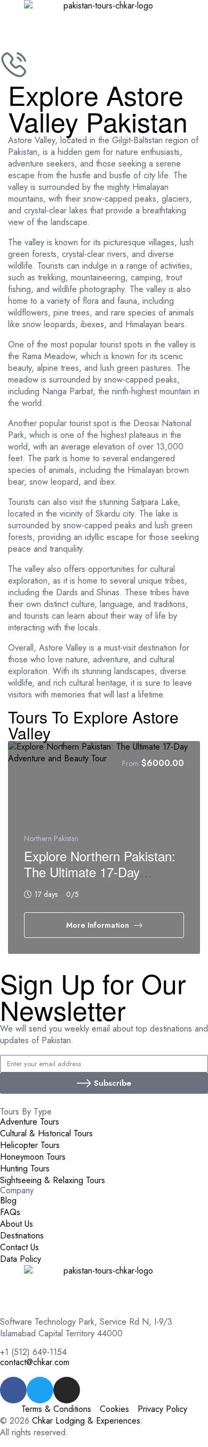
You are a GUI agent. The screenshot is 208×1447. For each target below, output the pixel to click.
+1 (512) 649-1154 (33, 1352)
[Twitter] (40, 1390)
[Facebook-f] (13, 1390)
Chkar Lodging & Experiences (86, 1421)
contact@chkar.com (34, 1362)
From (130, 763)
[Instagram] (66, 1390)
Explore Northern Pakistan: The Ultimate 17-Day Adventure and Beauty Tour (101, 871)
